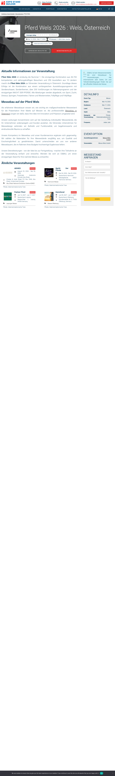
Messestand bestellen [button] (64, 51)
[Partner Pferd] (8, 196)
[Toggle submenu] (16, 9)
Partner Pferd (19, 192)
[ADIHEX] (8, 172)
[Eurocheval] (50, 196)
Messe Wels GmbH (106, 139)
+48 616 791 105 (64, 4)
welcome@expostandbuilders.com (86, 4)
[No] (113, 773)
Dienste (36, 9)
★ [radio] (38, 35)
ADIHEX (17, 168)
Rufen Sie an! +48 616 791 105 (38, 51)
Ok (101, 773)
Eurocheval (60, 192)
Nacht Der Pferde (62, 169)
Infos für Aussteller (81, 9)
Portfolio (50, 9)
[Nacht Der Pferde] (50, 172)
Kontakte (61, 9)
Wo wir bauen (24, 9)
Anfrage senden (106, 3)
